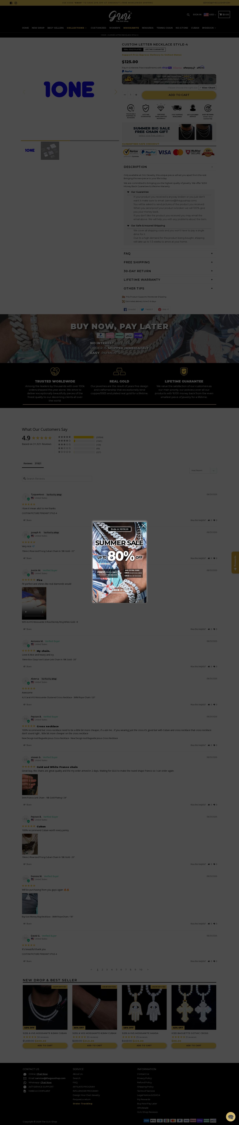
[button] (230, 1116)
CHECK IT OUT (119, 589)
